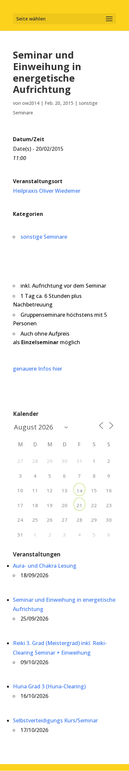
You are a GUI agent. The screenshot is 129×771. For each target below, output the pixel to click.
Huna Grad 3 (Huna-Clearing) (49, 686)
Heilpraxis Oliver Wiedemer (46, 190)
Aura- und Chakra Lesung (44, 565)
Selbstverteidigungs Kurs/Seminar (55, 720)
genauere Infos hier (37, 368)
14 (79, 490)
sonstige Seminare (44, 236)
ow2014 (30, 103)
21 (79, 505)
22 (94, 505)
